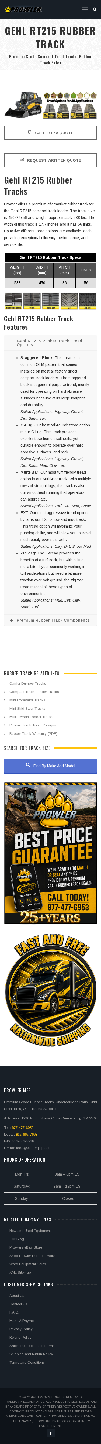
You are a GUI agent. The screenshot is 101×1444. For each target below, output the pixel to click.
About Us (16, 1296)
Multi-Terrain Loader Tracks (31, 717)
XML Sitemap (20, 1272)
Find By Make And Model (53, 766)
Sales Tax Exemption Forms (32, 1346)
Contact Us (18, 1304)
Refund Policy (20, 1337)
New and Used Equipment (30, 1231)
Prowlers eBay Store (25, 1247)
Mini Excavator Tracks (27, 700)
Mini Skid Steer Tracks (27, 709)
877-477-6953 (22, 1128)
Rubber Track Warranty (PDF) (33, 734)
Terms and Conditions (27, 1362)
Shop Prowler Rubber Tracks (32, 1256)
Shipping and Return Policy (31, 1354)
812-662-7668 (26, 1134)
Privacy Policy (21, 1329)
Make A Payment (22, 1321)
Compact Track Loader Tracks (34, 692)
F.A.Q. (14, 1312)
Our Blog (16, 1239)
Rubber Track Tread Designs (32, 725)
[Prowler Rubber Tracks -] (23, 9)
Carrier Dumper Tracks (27, 683)
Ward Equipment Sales (27, 1264)
